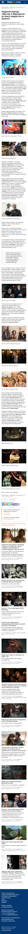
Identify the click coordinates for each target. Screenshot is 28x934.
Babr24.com (12, 7)
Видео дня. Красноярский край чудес (12, 842)
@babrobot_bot (11, 913)
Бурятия (21, 697)
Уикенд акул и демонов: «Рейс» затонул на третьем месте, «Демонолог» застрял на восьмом (13, 749)
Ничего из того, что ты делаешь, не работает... (13, 785)
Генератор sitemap (6, 930)
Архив (3, 899)
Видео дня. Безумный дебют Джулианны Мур (11, 782)
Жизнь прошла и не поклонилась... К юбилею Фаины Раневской (14, 581)
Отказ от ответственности (8, 893)
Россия (21, 7)
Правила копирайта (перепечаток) (10, 894)
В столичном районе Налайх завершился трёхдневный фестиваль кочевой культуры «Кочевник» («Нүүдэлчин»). (12, 629)
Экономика (15, 697)
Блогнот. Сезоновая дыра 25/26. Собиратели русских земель (13, 810)
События (8, 587)
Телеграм (6, 512)
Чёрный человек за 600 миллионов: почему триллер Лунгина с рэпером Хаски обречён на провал (14, 685)
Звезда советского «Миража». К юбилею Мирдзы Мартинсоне (12, 872)
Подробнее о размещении (8, 920)
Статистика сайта (6, 897)
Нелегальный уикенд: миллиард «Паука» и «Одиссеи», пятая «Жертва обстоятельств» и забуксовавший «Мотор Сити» (13, 547)
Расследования (9, 697)
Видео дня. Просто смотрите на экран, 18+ (13, 655)
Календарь (4, 900)
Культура (18, 7)
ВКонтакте (7, 514)
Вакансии (4, 902)
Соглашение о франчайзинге (9, 896)
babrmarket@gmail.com (7, 919)
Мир (12, 883)
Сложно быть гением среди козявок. (11, 583)
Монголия (23, 632)
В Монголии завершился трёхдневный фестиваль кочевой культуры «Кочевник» (13, 624)
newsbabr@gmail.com (9, 519)
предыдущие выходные (15, 231)
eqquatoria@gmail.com (12, 914)
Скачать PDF (12, 499)
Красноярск (12, 850)
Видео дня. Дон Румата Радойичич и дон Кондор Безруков (14, 720)
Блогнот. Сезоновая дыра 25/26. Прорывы (13, 609)
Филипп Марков (5, 7)
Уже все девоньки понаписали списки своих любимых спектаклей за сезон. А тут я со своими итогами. (13, 613)
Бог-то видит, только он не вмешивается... (12, 723)
